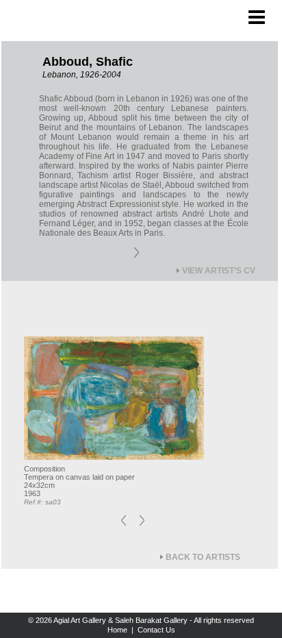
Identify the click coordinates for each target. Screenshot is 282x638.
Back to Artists (203, 557)
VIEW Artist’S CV (218, 270)
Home (117, 630)
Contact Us (156, 630)
